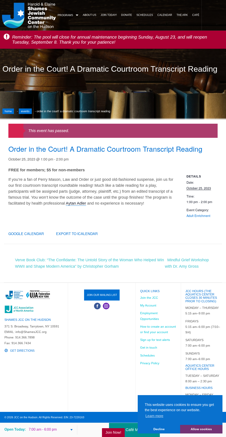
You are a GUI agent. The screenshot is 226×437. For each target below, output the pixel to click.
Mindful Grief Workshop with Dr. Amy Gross (187, 263)
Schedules (144, 15)
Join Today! (109, 15)
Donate (126, 15)
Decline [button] (159, 429)
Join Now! (113, 432)
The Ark (182, 15)
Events (25, 111)
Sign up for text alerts (155, 340)
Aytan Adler (76, 203)
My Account (148, 305)
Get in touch (148, 347)
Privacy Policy (149, 363)
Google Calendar (26, 233)
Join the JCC (149, 297)
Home (8, 111)
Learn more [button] (154, 416)
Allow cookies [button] (201, 429)
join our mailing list (102, 295)
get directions (22, 350)
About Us (89, 15)
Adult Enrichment (198, 215)
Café (195, 15)
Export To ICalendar (77, 233)
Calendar (164, 15)
